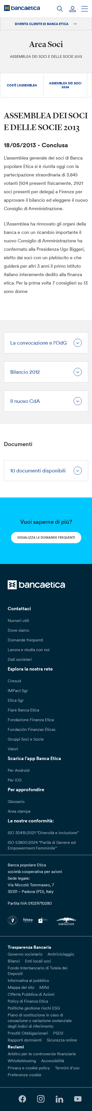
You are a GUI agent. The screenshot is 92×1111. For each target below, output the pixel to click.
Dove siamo (18, 630)
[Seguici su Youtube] (78, 1099)
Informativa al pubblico (28, 980)
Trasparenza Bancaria (29, 947)
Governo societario (25, 954)
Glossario (16, 801)
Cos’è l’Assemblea (22, 85)
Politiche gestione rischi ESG (34, 1008)
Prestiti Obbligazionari (28, 1033)
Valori (13, 748)
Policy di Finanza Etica (28, 1001)
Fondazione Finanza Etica (31, 719)
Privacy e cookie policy (29, 1067)
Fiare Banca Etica (23, 709)
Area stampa (19, 811)
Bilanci (14, 960)
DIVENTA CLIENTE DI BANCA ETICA (42, 24)
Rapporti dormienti (25, 1039)
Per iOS (14, 780)
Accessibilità (52, 1060)
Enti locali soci (38, 960)
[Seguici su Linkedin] (59, 1099)
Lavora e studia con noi (29, 649)
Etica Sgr (16, 700)
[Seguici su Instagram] (41, 1099)
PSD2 (58, 1033)
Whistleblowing (22, 1060)
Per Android (18, 770)
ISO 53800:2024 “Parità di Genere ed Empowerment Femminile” (42, 845)
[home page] (22, 8)
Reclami (16, 1047)
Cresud (14, 680)
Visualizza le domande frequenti (46, 537)
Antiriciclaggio (61, 954)
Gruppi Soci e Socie (26, 739)
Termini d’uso (67, 1067)
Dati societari (20, 659)
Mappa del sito (21, 987)
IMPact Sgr (18, 690)
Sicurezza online (62, 1039)
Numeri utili (18, 620)
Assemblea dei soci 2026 (65, 85)
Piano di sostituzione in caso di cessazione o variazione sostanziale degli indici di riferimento (40, 1020)
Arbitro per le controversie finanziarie (42, 1053)
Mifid (44, 987)
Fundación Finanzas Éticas (31, 729)
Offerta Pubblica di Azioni (31, 994)
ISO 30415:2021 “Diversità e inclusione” (43, 832)
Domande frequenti (25, 639)
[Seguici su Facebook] (22, 1099)
